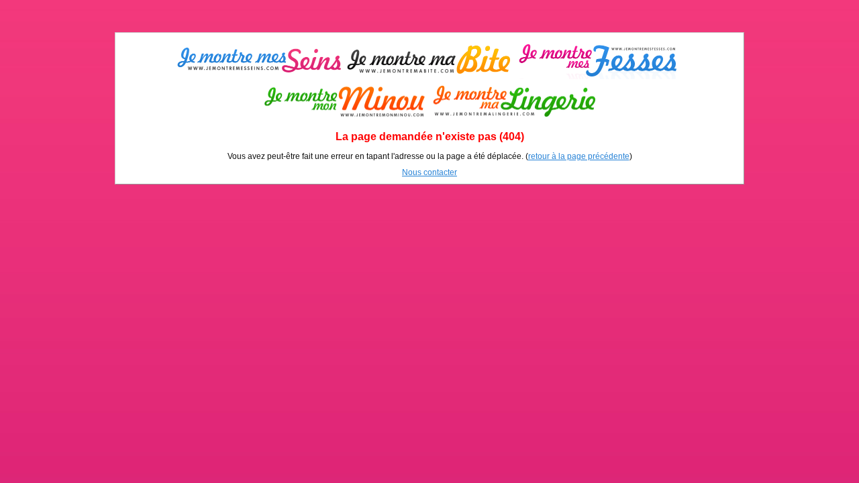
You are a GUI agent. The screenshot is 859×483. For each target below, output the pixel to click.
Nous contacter (429, 172)
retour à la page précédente (578, 156)
